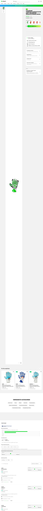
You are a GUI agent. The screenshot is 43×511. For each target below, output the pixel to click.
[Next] (41, 368)
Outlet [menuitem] (23, 3)
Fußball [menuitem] (2, 3)
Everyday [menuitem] (14, 3)
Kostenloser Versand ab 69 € (32, 40)
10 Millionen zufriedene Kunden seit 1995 (34, 45)
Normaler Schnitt (31, 405)
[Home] (3, 1)
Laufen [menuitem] (11, 3)
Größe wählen (34, 26)
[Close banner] (41, 5)
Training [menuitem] (8, 3)
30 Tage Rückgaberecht (31, 42)
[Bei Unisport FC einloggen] (39, 1)
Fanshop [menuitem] (5, 3)
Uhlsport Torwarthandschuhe (13, 405)
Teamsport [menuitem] (18, 3)
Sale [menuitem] (21, 3)
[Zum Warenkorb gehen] (41, 1)
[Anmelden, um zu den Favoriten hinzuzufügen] (26, 26)
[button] (3, 11)
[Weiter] (21, 363)
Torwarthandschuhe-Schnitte (23, 405)
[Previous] (39, 368)
